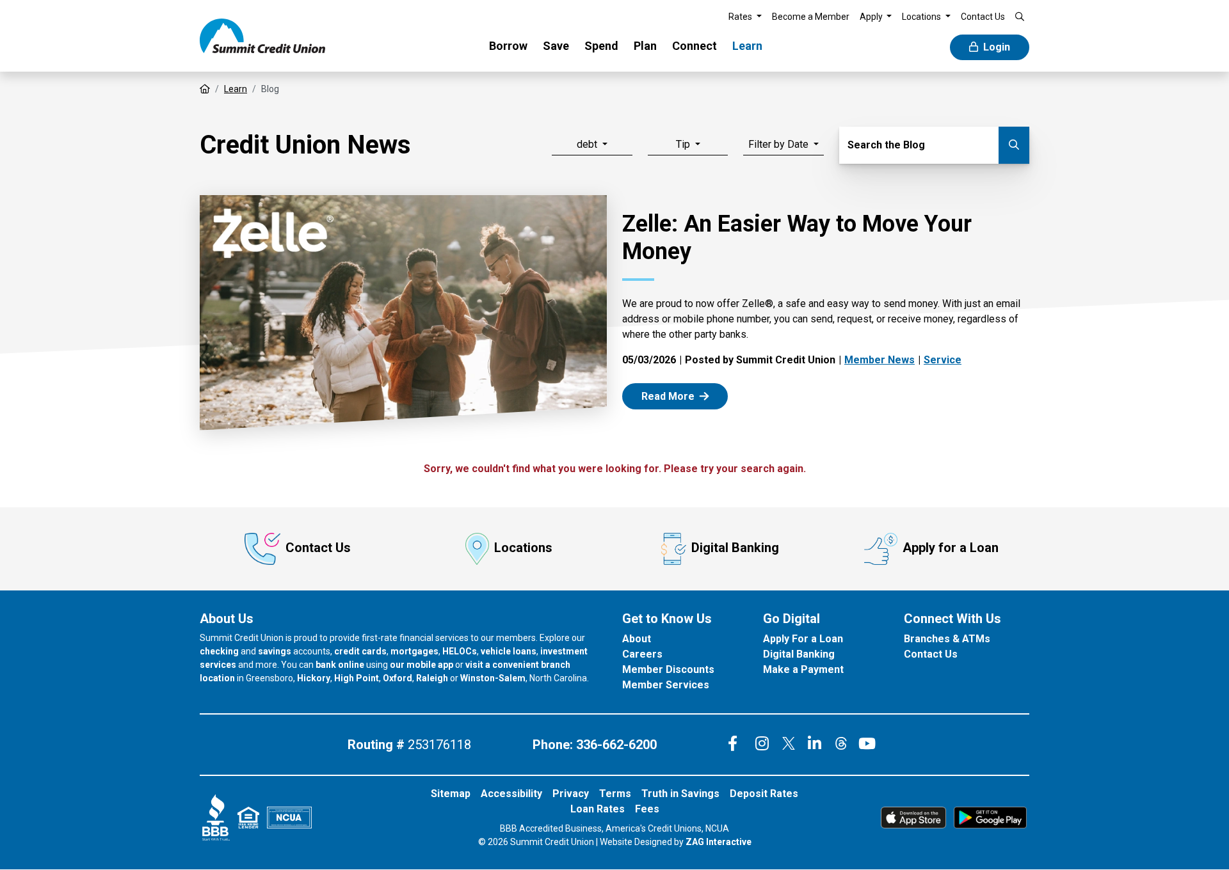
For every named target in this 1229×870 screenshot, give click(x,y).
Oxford (397, 678)
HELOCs (459, 651)
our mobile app (421, 665)
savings (274, 651)
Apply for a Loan (951, 547)
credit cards (360, 651)
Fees (647, 809)
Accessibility (511, 793)
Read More (682, 395)
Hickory (313, 678)
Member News (879, 360)
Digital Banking (735, 547)
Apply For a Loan (803, 639)
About (636, 639)
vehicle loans (508, 651)
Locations (523, 547)
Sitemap (450, 793)
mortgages (414, 651)
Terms (615, 793)
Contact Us (318, 547)
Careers (642, 654)
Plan (645, 45)
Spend (601, 45)
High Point (356, 678)
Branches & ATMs (947, 639)
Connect (694, 45)
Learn (747, 45)
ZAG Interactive (718, 842)
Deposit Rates (764, 793)
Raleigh (432, 678)
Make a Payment (803, 669)
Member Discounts (668, 669)
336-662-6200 (616, 744)
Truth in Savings (680, 793)
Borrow (508, 45)
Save (556, 45)
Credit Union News (305, 145)
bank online (340, 665)
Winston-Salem (493, 678)
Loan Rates (597, 809)
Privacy (570, 793)
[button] (745, 17)
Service (942, 360)
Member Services (665, 685)
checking (219, 651)
